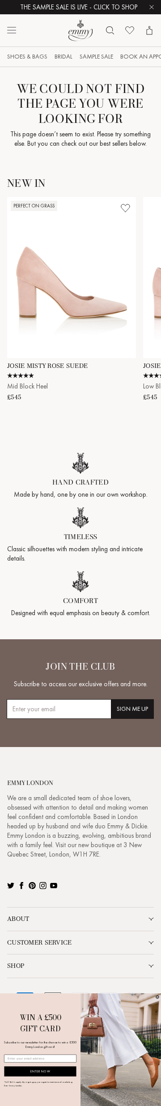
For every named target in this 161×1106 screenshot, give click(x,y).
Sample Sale (96, 56)
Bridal (63, 56)
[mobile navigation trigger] (11, 30)
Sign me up (132, 709)
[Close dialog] (157, 997)
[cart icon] (149, 30)
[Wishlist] (129, 30)
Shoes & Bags (27, 56)
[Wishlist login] (125, 208)
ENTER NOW (40, 1071)
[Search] (110, 30)
